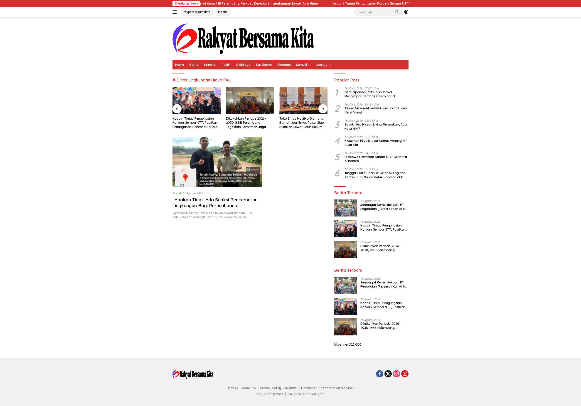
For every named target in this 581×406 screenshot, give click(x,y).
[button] (397, 11)
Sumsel (301, 65)
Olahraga (243, 65)
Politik (226, 65)
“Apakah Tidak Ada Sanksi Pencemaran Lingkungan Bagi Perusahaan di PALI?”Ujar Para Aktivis (215, 205)
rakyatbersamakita (197, 12)
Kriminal (210, 65)
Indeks (222, 12)
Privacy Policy (270, 388)
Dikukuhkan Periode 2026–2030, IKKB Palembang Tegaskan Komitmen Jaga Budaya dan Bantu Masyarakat (250, 122)
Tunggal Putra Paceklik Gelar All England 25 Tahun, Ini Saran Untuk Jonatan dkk (375, 175)
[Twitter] (388, 374)
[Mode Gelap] (406, 12)
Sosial (176, 193)
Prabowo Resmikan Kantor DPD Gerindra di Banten (376, 159)
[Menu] (175, 12)
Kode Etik (249, 388)
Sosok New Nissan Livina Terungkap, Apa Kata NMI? (376, 126)
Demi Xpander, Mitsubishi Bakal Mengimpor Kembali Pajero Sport (370, 94)
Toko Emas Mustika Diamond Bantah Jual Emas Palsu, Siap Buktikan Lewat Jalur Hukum (301, 122)
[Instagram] (396, 374)
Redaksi (291, 388)
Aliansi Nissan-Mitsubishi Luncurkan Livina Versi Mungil (376, 110)
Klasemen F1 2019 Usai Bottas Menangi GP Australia (376, 143)
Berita (194, 65)
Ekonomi (284, 65)
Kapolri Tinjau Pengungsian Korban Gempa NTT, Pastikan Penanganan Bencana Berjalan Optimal (389, 3)
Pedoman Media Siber (337, 388)
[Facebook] (379, 374)
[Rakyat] (243, 38)
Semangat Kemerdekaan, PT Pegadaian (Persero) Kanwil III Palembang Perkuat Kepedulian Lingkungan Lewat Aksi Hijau (202, 3)
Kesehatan (264, 65)
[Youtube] (405, 374)
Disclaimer (309, 388)
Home (179, 65)
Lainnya (321, 65)
